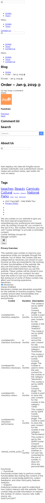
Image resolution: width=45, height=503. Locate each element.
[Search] (41, 133)
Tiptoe (12, 197)
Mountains (16, 193)
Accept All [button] (21, 234)
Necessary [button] (6, 282)
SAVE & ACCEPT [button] (8, 498)
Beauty (20, 189)
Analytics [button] (5, 482)
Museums (23, 193)
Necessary (9, 285)
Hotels (8, 13)
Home (8, 72)
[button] (22, 20)
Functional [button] (6, 469)
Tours (7, 16)
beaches (7, 189)
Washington (22, 197)
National (33, 192)
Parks (5, 196)
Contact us (10, 49)
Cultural (6, 192)
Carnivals (32, 189)
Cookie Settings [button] (8, 234)
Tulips (16, 197)
